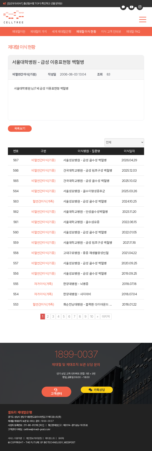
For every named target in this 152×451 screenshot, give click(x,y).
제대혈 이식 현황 (86, 31)
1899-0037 (47, 421)
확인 (41, 425)
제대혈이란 (18, 31)
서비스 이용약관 (15, 438)
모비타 (61, 438)
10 (91, 316)
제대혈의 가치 (38, 31)
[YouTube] (131, 7)
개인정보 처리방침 (34, 438)
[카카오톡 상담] (123, 7)
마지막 (106, 316)
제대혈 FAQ (133, 31)
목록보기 (19, 128)
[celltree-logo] (15, 17)
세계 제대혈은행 (61, 31)
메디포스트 (50, 438)
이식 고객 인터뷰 (111, 31)
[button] (143, 19)
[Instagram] (140, 7)
